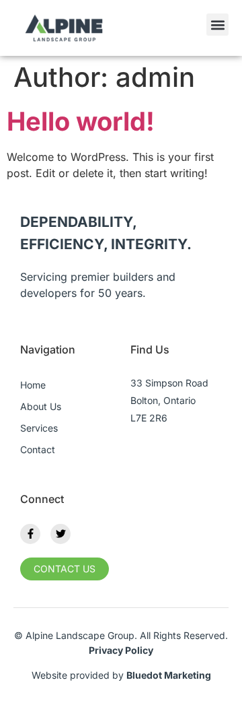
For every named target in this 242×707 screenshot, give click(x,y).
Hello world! (81, 121)
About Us (40, 406)
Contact (37, 449)
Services (39, 428)
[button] (217, 24)
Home (33, 385)
